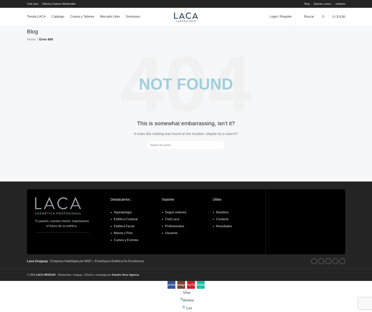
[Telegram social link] (298, 4)
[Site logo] (186, 16)
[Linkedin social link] (288, 4)
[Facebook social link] (279, 4)
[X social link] (284, 4)
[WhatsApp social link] (293, 4)
